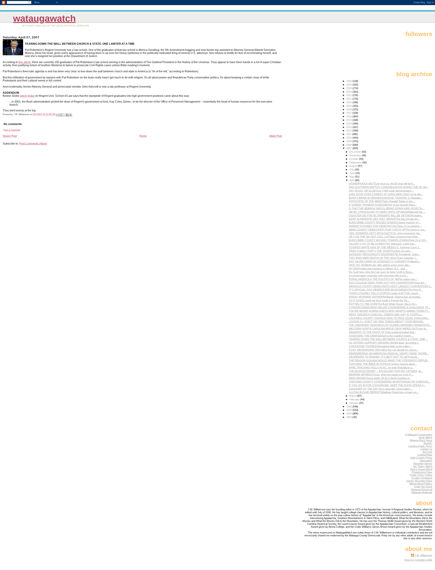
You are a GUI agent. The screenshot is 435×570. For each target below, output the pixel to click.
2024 (349, 88)
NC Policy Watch (422, 466)
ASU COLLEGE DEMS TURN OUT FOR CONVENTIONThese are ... (388, 282)
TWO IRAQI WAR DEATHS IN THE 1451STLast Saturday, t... (383, 257)
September (355, 162)
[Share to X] (64, 115)
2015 (349, 120)
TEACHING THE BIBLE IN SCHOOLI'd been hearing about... (383, 364)
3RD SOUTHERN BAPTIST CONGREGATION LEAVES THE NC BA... (389, 187)
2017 (349, 112)
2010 (349, 137)
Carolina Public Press (420, 446)
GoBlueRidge (424, 454)
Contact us (426, 449)
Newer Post (10, 136)
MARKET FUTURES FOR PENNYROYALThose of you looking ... (385, 226)
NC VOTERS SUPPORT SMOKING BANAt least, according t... (384, 342)
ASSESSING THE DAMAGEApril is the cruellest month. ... (381, 335)
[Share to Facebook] (67, 115)
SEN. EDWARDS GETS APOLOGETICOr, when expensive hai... (385, 233)
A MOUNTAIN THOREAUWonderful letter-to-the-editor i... (381, 346)
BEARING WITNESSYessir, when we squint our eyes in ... (381, 374)
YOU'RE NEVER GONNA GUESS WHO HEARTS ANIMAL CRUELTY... (389, 310)
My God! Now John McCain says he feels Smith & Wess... (381, 272)
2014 (349, 123)
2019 (349, 105)
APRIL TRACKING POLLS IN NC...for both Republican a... (381, 367)
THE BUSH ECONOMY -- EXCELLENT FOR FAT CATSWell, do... (386, 371)
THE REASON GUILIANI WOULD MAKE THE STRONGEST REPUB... (389, 360)
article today (27, 95)
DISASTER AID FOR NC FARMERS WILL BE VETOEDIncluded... (386, 215)
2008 (349, 144)
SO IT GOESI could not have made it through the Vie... (379, 300)
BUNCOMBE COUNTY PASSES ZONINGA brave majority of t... (385, 222)
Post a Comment (12, 130)
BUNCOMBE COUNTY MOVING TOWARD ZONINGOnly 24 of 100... (388, 240)
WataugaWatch (44, 18)
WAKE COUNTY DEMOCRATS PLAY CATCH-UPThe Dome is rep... (387, 229)
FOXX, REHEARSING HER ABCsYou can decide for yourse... (383, 349)
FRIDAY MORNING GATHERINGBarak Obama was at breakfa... (385, 296)
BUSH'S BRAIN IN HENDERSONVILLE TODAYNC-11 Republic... (386, 197)
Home (143, 136)
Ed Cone (427, 451)
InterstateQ (426, 460)
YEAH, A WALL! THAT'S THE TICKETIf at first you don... (380, 250)
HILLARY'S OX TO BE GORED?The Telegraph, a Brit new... (382, 243)
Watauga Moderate (421, 492)
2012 (349, 130)
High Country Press (421, 457)
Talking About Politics (420, 483)
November (355, 155)
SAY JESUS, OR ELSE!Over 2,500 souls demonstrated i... (381, 190)
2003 (349, 417)
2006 (349, 406)
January (354, 402)
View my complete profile (418, 559)
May (352, 176)
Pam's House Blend (421, 469)
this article (25, 62)
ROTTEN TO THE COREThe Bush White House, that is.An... (383, 304)
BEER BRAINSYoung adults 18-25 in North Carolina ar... (380, 378)
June (352, 173)
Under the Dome (423, 486)
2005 (349, 409)
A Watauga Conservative (418, 434)
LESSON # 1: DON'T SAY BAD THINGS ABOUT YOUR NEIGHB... (386, 321)
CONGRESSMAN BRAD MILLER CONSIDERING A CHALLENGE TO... (389, 307)
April (352, 180)
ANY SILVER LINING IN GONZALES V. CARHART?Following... (384, 261)
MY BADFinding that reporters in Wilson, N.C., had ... (378, 268)
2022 (349, 95)
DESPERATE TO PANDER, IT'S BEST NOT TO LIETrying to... (384, 356)
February (354, 399)
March (353, 395)
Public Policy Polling (421, 475)
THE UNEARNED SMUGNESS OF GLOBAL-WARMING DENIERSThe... (390, 325)
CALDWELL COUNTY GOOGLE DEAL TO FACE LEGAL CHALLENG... (389, 318)
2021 (349, 98)
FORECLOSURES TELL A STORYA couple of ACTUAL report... (384, 293)
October (354, 158)
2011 (349, 134)
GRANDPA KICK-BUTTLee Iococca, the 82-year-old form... (382, 183)
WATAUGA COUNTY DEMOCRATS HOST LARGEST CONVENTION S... (390, 286)
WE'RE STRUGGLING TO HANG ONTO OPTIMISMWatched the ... (387, 212)
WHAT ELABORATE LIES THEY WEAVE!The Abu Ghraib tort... (384, 218)
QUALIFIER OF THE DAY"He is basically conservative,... (381, 388)
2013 (349, 127)
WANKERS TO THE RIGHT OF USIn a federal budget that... (382, 332)
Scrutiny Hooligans (421, 477)
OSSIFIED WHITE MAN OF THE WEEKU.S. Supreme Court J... (385, 247)
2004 (349, 413)
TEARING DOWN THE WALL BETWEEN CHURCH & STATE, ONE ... (388, 339)
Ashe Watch (425, 437)
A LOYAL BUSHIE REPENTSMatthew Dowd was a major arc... (384, 392)
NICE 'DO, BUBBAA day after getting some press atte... (380, 265)
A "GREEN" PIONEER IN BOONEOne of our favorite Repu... (383, 204)
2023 (349, 91)
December (355, 151)
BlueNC (428, 443)
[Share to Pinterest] (70, 115)
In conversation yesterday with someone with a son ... (378, 275)
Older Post (275, 136)
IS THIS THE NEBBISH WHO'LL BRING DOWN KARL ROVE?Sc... (387, 208)
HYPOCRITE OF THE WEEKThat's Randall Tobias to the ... (382, 201)
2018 (349, 109)
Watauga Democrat (421, 489)
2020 (349, 102)
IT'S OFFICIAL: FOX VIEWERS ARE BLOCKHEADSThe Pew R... (386, 289)
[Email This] (57, 115)
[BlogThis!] (61, 115)
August (353, 165)
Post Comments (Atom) (33, 143)
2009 (349, 141)
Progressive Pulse (422, 472)
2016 (349, 116)
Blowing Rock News (421, 440)
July (352, 169)
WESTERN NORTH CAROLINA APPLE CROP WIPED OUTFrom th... (388, 328)
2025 (349, 84)
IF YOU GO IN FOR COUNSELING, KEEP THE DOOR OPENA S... (387, 385)
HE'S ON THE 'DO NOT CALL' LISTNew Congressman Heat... (384, 236)
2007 (349, 148)
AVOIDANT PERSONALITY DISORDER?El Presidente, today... (384, 254)
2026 (349, 81)
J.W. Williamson (423, 555)
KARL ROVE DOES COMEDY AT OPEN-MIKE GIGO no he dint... (386, 194)
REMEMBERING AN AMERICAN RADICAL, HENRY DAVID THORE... (389, 353)
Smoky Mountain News (419, 480)
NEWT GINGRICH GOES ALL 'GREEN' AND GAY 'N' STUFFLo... (386, 314)
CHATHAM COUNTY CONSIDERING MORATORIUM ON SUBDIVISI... (389, 381)
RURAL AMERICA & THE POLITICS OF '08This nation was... (383, 279)
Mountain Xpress (422, 463)
